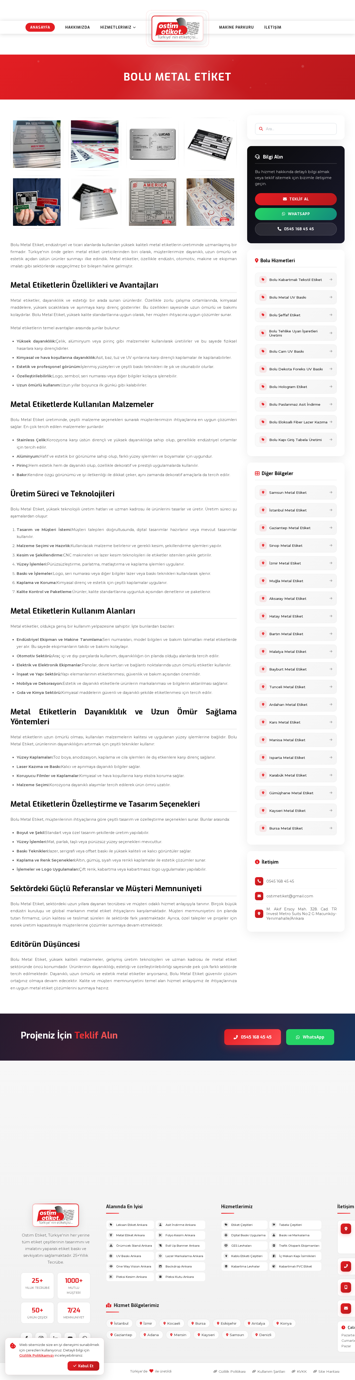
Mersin (180, 1335)
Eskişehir (228, 1323)
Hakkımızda (77, 27)
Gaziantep (123, 1335)
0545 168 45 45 (299, 229)
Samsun (237, 1335)
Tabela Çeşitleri (290, 1225)
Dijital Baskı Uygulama (248, 1235)
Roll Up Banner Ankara (183, 1245)
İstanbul (121, 1323)
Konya (286, 1323)
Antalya (258, 1323)
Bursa (200, 1323)
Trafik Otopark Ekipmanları (299, 1245)
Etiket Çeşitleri (242, 1225)
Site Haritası (328, 1371)
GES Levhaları (241, 1245)
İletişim (272, 27)
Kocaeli (173, 1323)
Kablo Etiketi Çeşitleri (246, 1256)
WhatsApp (299, 214)
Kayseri (208, 1335)
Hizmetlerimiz (116, 27)
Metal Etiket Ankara (130, 1235)
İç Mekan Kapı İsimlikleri (297, 1256)
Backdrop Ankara (179, 1266)
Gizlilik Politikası (232, 1371)
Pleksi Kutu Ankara (180, 1277)
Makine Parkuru (236, 27)
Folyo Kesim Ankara (180, 1235)
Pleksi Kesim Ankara (131, 1277)
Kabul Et (86, 1366)
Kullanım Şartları (271, 1371)
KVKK (302, 1371)
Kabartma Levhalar (245, 1266)
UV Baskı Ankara (128, 1256)
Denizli (265, 1335)
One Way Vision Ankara (133, 1266)
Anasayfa (40, 27)
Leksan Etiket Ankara (131, 1225)
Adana (153, 1335)
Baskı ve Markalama (294, 1235)
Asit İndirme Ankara (181, 1225)
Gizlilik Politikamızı (36, 1355)
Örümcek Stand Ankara (134, 1245)
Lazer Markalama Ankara (184, 1256)
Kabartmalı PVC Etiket (295, 1266)
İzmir (147, 1323)
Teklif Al (299, 199)
